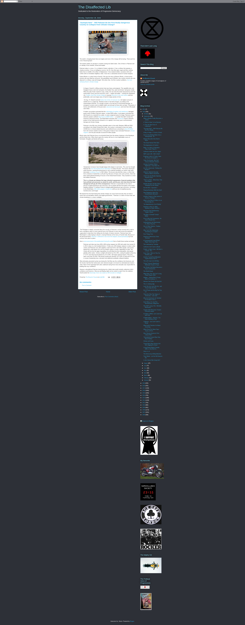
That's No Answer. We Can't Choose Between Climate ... (151, 161)
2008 (143, 410)
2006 (143, 414)
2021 (143, 109)
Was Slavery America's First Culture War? (151, 334)
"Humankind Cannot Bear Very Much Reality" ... (151, 337)
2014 (143, 395)
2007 (143, 412)
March (146, 375)
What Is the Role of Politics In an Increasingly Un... (152, 201)
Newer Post (84, 292)
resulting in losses (95, 172)
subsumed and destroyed (113, 107)
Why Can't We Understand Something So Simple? (150, 230)
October (146, 113)
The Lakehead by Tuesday (150, 244)
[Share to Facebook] (118, 277)
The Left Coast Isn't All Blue (151, 261)
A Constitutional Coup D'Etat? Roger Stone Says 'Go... (151, 241)
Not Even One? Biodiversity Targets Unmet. (151, 211)
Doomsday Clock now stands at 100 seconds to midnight (105, 273)
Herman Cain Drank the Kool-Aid (152, 281)
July (145, 365)
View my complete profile (147, 84)
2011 (143, 402)
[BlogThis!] (114, 277)
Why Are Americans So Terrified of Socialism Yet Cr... (152, 298)
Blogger (132, 621)
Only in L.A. (146, 351)
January (146, 380)
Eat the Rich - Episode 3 (150, 187)
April (145, 373)
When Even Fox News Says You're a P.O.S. (151, 330)
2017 (143, 388)
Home (108, 292)
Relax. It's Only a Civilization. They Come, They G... (151, 148)
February (146, 377)
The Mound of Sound (148, 78)
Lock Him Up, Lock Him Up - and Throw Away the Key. (152, 287)
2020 (143, 111)
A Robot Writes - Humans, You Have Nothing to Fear (151, 318)
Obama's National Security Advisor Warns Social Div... (151, 172)
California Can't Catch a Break (151, 247)
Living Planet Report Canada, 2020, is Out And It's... (151, 348)
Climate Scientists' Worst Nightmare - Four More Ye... (151, 164)
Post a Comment (86, 285)
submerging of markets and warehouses (117, 111)
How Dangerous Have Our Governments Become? (150, 193)
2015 (143, 393)
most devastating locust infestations (101, 168)
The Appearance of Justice (150, 145)
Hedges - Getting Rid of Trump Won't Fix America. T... (151, 278)
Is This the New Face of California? (150, 125)
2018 (143, 385)
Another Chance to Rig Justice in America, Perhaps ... (152, 197)
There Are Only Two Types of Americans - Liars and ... (151, 294)
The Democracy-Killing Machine (152, 354)
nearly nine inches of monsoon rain (110, 100)
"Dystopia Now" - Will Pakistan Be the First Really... (152, 129)
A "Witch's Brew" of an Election (152, 122)
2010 (143, 405)
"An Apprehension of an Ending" (152, 204)
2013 (143, 397)
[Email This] (112, 277)
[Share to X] (116, 277)
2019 (143, 383)
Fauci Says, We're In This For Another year (151, 253)
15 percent (120, 118)
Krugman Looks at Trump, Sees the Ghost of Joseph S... (152, 157)
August (146, 363)
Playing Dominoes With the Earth (152, 190)
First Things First (148, 234)
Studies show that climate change (95, 95)
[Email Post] (108, 277)
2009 (143, 407)
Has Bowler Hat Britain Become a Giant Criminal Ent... (152, 268)
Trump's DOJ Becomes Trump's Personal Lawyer (152, 310)
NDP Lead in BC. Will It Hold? (151, 154)
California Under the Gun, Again (152, 151)
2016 (143, 390)
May (145, 370)
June (145, 368)
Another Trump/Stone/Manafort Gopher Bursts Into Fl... (152, 257)
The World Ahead (148, 271)
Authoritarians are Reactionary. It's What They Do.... (151, 223)
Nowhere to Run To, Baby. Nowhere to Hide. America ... (152, 207)
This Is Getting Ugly (149, 284)
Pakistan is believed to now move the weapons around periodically (109, 236)
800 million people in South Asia (103, 189)
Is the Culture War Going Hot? (151, 360)
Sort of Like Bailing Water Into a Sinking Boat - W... (152, 135)
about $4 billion (129, 129)
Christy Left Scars (148, 341)
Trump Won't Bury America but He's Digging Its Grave (151, 344)
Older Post (132, 292)
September (147, 116)
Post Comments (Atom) (111, 296)
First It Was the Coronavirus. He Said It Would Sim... (152, 219)
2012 (143, 400)
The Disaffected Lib (94, 7)
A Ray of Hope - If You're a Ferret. (152, 132)
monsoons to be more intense (119, 95)
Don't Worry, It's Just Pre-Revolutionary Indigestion (151, 302)
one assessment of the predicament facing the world (98, 241)
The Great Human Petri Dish (151, 142)
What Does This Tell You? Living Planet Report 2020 (152, 274)
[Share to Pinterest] (119, 277)
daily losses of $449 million (105, 117)
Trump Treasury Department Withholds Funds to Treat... (151, 264)
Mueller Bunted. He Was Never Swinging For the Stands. (152, 184)
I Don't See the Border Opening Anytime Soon (152, 176)
